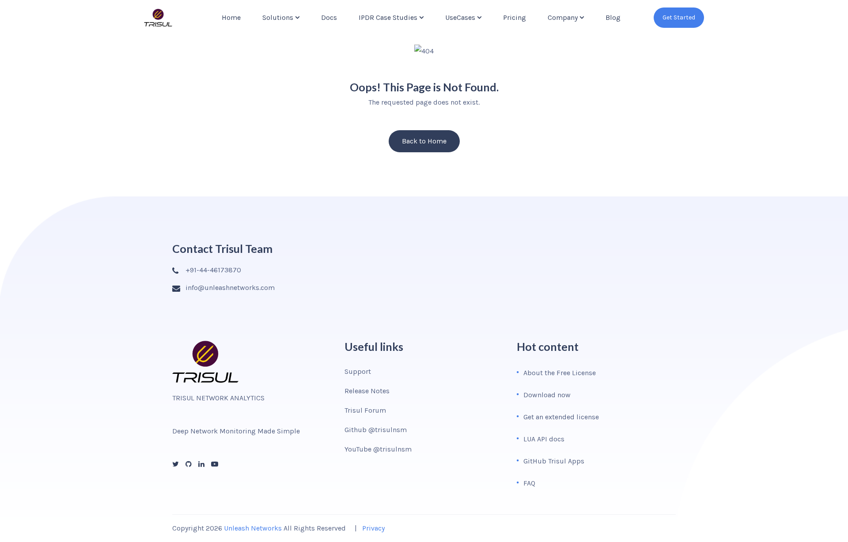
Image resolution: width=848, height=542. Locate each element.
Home (231, 17)
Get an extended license (561, 417)
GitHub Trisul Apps (553, 461)
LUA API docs (543, 439)
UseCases (460, 17)
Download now (547, 395)
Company (563, 17)
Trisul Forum (365, 410)
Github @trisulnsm (375, 429)
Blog (613, 17)
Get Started (678, 17)
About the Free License (559, 373)
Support (357, 371)
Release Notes (367, 391)
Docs (329, 17)
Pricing (514, 17)
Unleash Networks (253, 528)
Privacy (373, 528)
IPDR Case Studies (388, 17)
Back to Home (424, 141)
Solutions (277, 17)
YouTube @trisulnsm (378, 449)
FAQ (529, 483)
